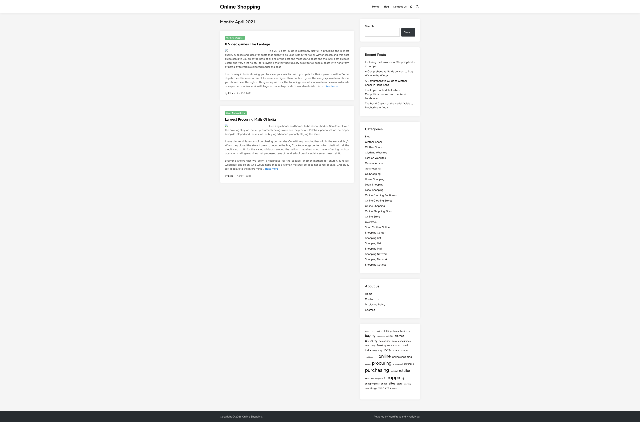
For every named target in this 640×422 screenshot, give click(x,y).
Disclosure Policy (375, 304)
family (373, 345)
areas (367, 331)
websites (384, 388)
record (394, 370)
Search (369, 26)
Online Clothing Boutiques (380, 195)
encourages (404, 340)
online (384, 356)
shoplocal (379, 378)
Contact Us (399, 6)
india (368, 350)
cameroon (381, 336)
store (399, 383)
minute (404, 350)
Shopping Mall (373, 248)
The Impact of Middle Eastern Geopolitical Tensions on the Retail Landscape (385, 94)
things (373, 388)
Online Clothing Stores (378, 200)
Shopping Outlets (375, 264)
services (369, 378)
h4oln (398, 345)
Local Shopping (374, 184)
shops (384, 383)
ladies (374, 351)
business (405, 331)
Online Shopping (240, 7)
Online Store (372, 216)
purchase (409, 363)
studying (407, 384)
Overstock (371, 222)
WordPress (394, 416)
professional (397, 364)
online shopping (402, 356)
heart (405, 345)
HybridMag (413, 416)
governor (389, 345)
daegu (394, 341)
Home (376, 6)
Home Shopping (374, 179)
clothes (399, 335)
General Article (374, 163)
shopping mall (372, 383)
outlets (367, 364)
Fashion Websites (375, 157)
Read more (332, 86)
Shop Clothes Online (235, 113)
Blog (386, 6)
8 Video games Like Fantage (247, 44)
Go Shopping (372, 168)
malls (396, 350)
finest (380, 345)
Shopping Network (376, 254)
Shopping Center (375, 232)
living (380, 351)
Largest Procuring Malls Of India (250, 119)
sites (392, 383)
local (388, 350)
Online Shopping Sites (378, 211)
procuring (382, 363)
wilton (394, 388)
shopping (394, 377)
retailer (404, 370)
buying (370, 336)
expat (367, 345)
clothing (371, 341)
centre (389, 335)
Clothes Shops (373, 141)
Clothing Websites (235, 38)
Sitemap (370, 309)
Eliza (230, 93)
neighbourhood (371, 357)
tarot (367, 388)
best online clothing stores (385, 331)
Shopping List (373, 238)
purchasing (377, 370)
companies (384, 340)
